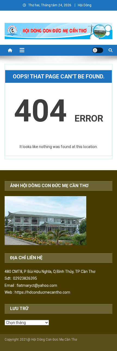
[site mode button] (97, 50)
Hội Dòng (84, 5)
